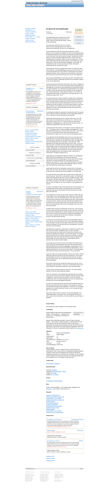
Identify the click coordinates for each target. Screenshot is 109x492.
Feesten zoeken (43, 481)
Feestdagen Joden (43, 479)
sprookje (64, 371)
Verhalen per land (28, 478)
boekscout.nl (80, 328)
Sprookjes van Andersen (30, 474)
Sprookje (79, 43)
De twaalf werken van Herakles (33, 136)
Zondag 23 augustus (58, 473)
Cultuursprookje (78, 40)
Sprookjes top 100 (29, 30)
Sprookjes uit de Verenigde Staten (33, 141)
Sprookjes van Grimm (29, 476)
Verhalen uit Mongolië (32, 107)
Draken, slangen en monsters (32, 224)
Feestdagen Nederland (44, 473)
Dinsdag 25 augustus (58, 476)
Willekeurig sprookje (30, 41)
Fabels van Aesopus (30, 226)
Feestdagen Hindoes (44, 480)
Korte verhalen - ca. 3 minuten (53, 410)
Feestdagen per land (44, 476)
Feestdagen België (43, 474)
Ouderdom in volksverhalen (32, 220)
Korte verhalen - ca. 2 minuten (53, 398)
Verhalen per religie (29, 479)
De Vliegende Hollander (31, 133)
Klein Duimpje (56, 431)
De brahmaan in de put (63, 443)
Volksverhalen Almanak (29, 471)
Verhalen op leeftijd (30, 38)
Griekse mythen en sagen (31, 138)
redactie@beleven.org (30, 468)
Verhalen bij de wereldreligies (35, 158)
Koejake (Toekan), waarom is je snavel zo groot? (34, 199)
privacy (81, 468)
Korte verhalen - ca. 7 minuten (32, 36)
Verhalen (28, 5)
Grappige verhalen (30, 143)
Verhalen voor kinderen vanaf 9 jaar (55, 400)
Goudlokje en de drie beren (63, 423)
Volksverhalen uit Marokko (57, 436)
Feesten (33, 5)
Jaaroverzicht (57, 478)
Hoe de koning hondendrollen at (34, 118)
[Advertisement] (54, 17)
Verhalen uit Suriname (32, 187)
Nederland (78, 36)
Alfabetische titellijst (30, 35)
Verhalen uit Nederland (31, 135)
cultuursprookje (50, 363)
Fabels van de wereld (30, 212)
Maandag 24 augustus (58, 474)
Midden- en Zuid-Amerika (31, 218)
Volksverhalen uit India (59, 451)
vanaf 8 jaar (53, 373)
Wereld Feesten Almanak (45, 471)
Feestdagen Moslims (44, 477)
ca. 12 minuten (49, 33)
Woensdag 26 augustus (59, 477)
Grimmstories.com (58, 480)
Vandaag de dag (40, 5)
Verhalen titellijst (28, 480)
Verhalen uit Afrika (29, 215)
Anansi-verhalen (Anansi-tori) (32, 213)
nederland (57, 363)
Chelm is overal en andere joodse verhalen (33, 222)
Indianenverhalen (29, 140)
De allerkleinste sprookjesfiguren (33, 216)
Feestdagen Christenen (44, 478)
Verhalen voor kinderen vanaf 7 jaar (55, 396)
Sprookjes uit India (31, 84)
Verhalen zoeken (29, 40)
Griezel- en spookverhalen (31, 130)
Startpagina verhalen (30, 28)
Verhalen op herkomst (30, 32)
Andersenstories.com (58, 481)
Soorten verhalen (29, 33)
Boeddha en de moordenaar (34, 96)
